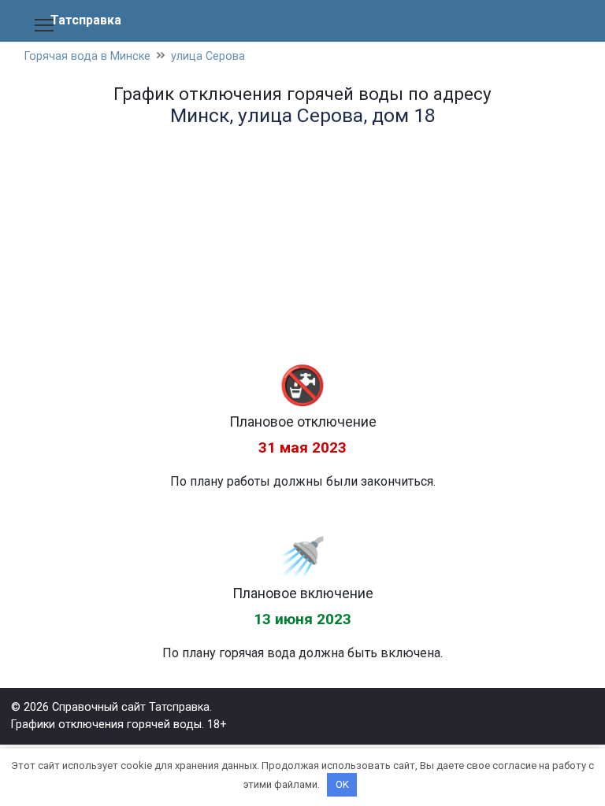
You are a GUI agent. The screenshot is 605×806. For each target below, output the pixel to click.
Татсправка (85, 20)
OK (342, 784)
